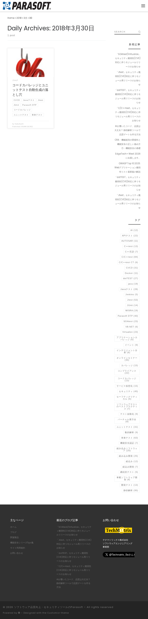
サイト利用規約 (17, 547)
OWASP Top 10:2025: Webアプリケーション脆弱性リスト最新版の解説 (127, 167)
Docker (131, 273)
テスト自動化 (129, 414)
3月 (25, 18)
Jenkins (131, 294)
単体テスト (129, 438)
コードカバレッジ (127, 379)
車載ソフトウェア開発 (127, 478)
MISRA (131, 310)
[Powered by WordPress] (19, 613)
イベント (131, 345)
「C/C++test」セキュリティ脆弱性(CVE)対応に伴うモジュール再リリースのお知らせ (127, 114)
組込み (132, 461)
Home (11, 18)
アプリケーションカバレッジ (127, 338)
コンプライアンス (127, 372)
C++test (131, 246)
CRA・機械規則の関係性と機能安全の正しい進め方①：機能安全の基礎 (127, 144)
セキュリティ (128, 391)
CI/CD (132, 268)
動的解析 (131, 432)
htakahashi (19, 124)
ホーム (13, 527)
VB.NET (131, 327)
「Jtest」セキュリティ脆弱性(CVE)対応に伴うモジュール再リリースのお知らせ (127, 78)
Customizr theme (58, 612)
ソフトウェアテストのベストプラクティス (127, 406)
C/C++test (130, 257)
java (133, 284)
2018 (19, 18)
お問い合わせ (16, 553)
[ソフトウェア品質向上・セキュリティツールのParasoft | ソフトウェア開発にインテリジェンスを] (27, 5)
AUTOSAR (129, 241)
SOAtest (131, 321)
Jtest (132, 300)
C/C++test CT (128, 262)
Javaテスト (129, 289)
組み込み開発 (128, 456)
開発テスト (129, 485)
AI (134, 230)
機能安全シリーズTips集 (22, 542)
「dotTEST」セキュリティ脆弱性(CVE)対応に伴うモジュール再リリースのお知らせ (127, 96)
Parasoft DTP (128, 316)
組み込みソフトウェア (127, 449)
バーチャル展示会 (127, 420)
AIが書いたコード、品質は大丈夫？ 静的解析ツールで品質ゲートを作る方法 (127, 130)
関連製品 (14, 537)
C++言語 (131, 252)
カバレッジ (129, 365)
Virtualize (130, 332)
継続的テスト (129, 472)
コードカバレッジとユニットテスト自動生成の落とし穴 (30, 90)
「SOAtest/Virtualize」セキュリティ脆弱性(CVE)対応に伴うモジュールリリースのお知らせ (127, 60)
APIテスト (130, 235)
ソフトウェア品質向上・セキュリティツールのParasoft (48, 607)
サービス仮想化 (127, 386)
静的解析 (131, 490)
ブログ (13, 532)
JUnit (132, 305)
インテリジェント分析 (127, 351)
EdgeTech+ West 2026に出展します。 (127, 155)
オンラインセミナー (127, 359)
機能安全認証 (129, 443)
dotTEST (130, 278)
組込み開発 (130, 467)
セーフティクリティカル (127, 398)
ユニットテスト (127, 427)
